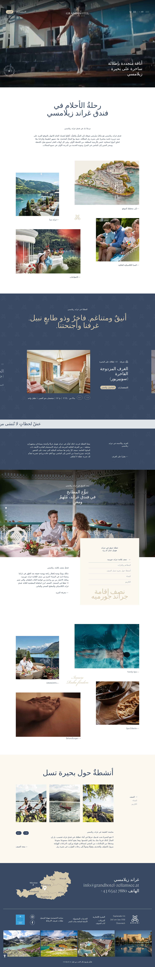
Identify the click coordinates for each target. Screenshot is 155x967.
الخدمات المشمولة (80, 919)
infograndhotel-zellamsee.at (111, 885)
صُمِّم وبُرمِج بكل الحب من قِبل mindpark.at (77, 962)
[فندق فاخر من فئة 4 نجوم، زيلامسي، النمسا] (77, 11)
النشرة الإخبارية (99, 917)
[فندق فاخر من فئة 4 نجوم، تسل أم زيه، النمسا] (32, 916)
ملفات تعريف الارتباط (54, 921)
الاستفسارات (20, 12)
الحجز (9, 12)
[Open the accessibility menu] (4, 956)
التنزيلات (101, 920)
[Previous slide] (87, 398)
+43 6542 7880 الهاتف (119, 891)
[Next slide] (80, 398)
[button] (6, 508)
